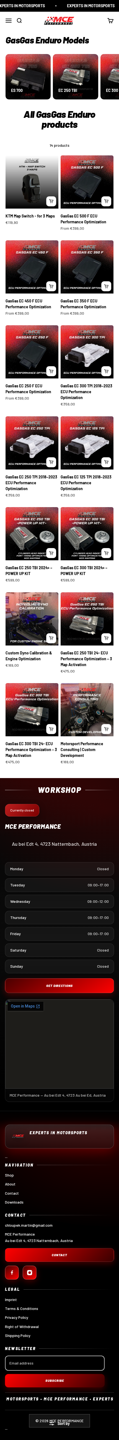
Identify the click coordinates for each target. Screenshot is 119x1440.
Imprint (11, 1299)
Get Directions (59, 985)
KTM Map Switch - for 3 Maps (30, 216)
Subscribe (54, 1380)
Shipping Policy (17, 1335)
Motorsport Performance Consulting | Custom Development (82, 749)
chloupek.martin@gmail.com (29, 1225)
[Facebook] (12, 1273)
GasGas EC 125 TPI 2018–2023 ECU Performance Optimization (86, 483)
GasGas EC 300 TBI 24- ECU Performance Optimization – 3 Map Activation (31, 749)
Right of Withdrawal (22, 1326)
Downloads (14, 1202)
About (10, 1184)
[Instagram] (30, 1273)
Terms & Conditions (21, 1308)
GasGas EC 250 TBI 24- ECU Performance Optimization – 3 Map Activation (86, 659)
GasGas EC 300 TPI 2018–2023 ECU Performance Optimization (86, 391)
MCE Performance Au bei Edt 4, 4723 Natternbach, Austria (39, 1237)
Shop (9, 1175)
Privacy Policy (16, 1317)
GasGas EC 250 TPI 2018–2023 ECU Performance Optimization (31, 483)
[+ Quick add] (51, 201)
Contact (12, 1193)
